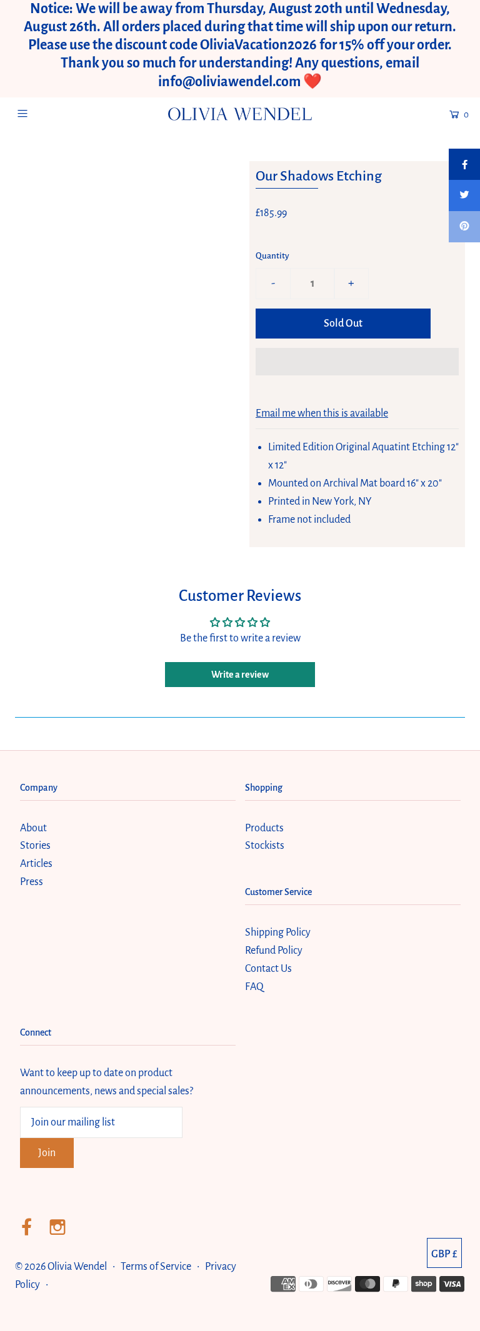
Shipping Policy (278, 932)
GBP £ (444, 1254)
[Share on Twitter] (464, 195)
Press (31, 882)
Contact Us (268, 968)
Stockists (264, 845)
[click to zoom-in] (172, 178)
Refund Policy (273, 950)
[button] (357, 361)
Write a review (240, 675)
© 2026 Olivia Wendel (62, 1266)
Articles (36, 863)
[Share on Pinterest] (464, 226)
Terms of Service (156, 1266)
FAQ (254, 986)
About (33, 828)
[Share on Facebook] (464, 164)
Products (264, 828)
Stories (35, 845)
